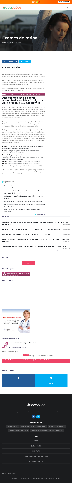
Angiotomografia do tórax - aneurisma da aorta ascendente (24, 163)
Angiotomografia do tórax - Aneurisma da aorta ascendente (24, 161)
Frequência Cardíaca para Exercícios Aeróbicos (47, 430)
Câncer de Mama (12, 426)
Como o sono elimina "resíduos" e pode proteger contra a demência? (36, 229)
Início (36, 441)
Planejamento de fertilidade (19, 430)
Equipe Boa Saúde (7, 42)
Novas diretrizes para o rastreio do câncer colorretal (36, 234)
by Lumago (56, 478)
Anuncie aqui (12, 473)
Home (4, 473)
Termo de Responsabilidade (36, 456)
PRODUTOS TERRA (64, 1)
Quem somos (36, 446)
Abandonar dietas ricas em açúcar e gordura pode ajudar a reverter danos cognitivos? (36, 223)
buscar (26, 355)
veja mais (59, 250)
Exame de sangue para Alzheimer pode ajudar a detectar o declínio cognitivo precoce (36, 240)
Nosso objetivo (36, 461)
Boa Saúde (5, 34)
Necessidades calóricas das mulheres (33, 426)
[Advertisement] (16, 295)
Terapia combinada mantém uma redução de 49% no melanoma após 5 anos (36, 247)
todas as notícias (40, 214)
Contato (36, 451)
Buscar (28, 263)
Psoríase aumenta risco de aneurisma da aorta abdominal (23, 201)
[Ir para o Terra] (36, 2)
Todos (4, 94)
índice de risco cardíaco (56, 426)
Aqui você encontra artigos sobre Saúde (22, 343)
